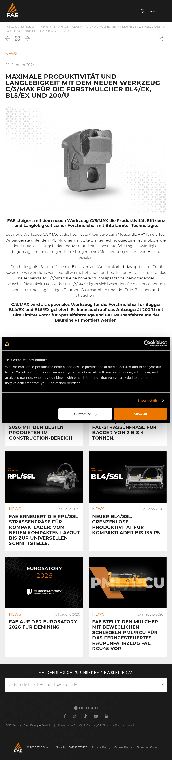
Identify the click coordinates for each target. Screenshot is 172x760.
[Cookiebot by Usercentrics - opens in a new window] (147, 343)
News (44, 26)
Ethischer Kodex (147, 747)
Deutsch (88, 708)
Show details (147, 400)
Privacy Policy (101, 747)
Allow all (140, 414)
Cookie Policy (123, 747)
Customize (82, 414)
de (152, 11)
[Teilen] (161, 38)
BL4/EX (16, 309)
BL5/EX (42, 309)
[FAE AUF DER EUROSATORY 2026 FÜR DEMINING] (44, 607)
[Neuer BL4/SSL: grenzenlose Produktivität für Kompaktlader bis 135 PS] (128, 501)
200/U (148, 309)
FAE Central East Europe (20, 26)
